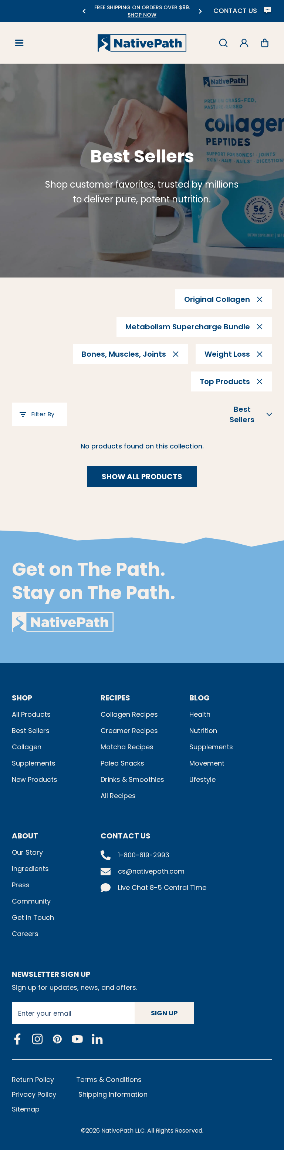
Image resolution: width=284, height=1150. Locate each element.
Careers (25, 933)
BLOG (199, 698)
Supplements (33, 763)
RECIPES (115, 698)
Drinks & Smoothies (132, 779)
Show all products (142, 476)
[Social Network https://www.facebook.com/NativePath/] (17, 1039)
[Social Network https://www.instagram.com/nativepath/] (37, 1039)
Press (21, 885)
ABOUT (25, 836)
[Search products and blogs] (223, 42)
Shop (22, 698)
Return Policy (33, 1079)
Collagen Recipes (129, 714)
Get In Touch (33, 917)
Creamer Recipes (129, 730)
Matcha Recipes (127, 746)
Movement (206, 763)
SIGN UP (164, 1013)
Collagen (26, 746)
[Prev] (83, 11)
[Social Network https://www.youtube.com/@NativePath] (77, 1039)
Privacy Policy (34, 1094)
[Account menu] (244, 42)
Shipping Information (113, 1094)
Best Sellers (31, 730)
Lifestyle (202, 779)
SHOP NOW (142, 15)
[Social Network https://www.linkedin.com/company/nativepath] (97, 1039)
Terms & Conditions (109, 1079)
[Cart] (264, 42)
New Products (34, 779)
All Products (31, 714)
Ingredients (30, 868)
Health (199, 714)
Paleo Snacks (122, 763)
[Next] (200, 11)
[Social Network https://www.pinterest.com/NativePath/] (57, 1039)
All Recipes (118, 795)
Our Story (27, 852)
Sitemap (26, 1109)
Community (31, 901)
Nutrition (203, 730)
